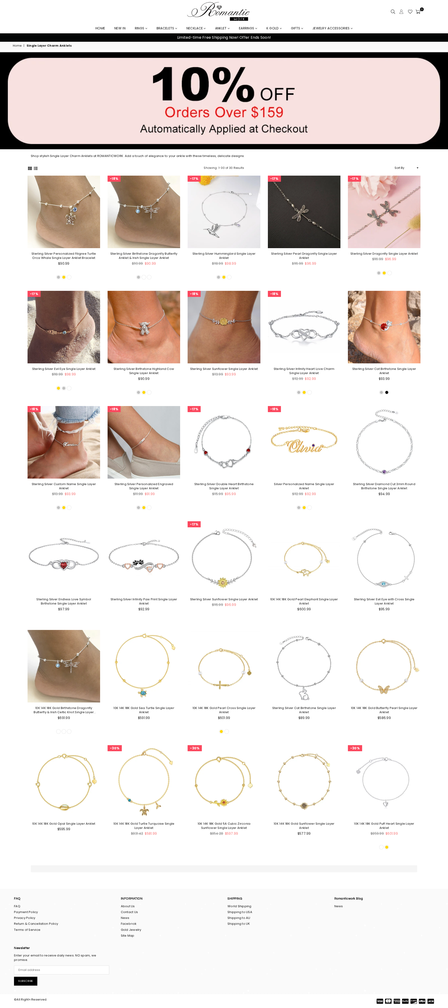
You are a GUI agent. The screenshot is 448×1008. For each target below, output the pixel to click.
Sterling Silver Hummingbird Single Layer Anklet (224, 256)
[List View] (35, 168)
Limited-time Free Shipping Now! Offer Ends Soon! (224, 37)
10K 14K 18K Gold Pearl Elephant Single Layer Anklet (304, 601)
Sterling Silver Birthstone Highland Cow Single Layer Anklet (144, 371)
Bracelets (166, 28)
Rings (140, 28)
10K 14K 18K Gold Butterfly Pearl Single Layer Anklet (384, 710)
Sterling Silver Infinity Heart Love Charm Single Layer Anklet (304, 371)
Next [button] (439, 38)
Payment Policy (26, 912)
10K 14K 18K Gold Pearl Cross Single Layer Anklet (224, 710)
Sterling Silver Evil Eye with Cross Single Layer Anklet (384, 601)
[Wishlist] (410, 11)
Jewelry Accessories (331, 28)
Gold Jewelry (131, 930)
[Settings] (401, 11)
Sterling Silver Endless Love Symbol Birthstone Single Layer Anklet (63, 601)
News (125, 918)
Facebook (129, 923)
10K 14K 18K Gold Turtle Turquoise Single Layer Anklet (143, 826)
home (100, 28)
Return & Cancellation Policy (36, 923)
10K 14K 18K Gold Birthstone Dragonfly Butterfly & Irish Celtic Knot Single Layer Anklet (64, 710)
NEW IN (120, 28)
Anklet (221, 28)
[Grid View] (29, 168)
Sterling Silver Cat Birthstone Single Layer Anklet (384, 371)
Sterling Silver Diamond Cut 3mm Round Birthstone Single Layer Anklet (384, 486)
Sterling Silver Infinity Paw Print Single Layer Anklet (144, 601)
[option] (224, 37)
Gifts (296, 28)
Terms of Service (27, 930)
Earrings (247, 28)
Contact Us (129, 912)
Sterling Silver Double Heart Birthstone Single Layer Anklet (224, 486)
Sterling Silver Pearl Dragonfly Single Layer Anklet (304, 256)
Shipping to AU (239, 918)
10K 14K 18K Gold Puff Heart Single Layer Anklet (384, 826)
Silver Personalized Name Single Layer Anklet (304, 486)
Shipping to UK (239, 923)
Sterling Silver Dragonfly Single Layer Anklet (384, 254)
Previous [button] (9, 38)
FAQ (17, 906)
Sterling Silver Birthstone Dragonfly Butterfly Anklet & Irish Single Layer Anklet (144, 256)
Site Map (127, 935)
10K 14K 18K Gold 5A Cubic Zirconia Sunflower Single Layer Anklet (224, 826)
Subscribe (25, 981)
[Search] (392, 11)
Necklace (195, 28)
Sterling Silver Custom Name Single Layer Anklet (64, 486)
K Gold (273, 28)
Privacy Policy (24, 918)
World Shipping (240, 906)
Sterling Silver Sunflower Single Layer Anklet (224, 369)
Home (17, 46)
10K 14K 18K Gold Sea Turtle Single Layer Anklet (143, 710)
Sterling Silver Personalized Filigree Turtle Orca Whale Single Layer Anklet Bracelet (64, 256)
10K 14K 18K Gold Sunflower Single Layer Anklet (304, 826)
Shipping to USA (240, 912)
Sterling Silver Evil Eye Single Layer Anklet (63, 369)
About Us (128, 906)
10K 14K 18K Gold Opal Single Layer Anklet (63, 824)
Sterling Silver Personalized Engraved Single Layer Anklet (144, 486)
